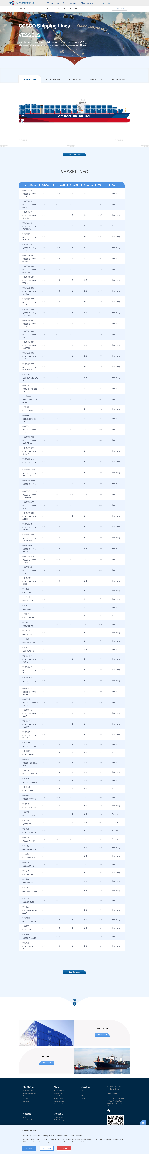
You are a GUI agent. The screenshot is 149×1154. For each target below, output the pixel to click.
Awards (83, 1098)
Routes (25, 1096)
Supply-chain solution (30, 1093)
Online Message (59, 1120)
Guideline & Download (30, 1120)
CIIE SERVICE (89, 3)
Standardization (28, 1090)
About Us (84, 1090)
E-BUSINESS (70, 3)
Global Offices (58, 1117)
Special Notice (58, 1098)
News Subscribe (59, 1104)
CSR (83, 1093)
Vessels (25, 1098)
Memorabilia (85, 1096)
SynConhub (54, 3)
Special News (58, 1096)
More (100, 1035)
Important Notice (59, 1101)
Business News (59, 1090)
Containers (26, 1101)
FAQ (24, 1117)
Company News (59, 1093)
